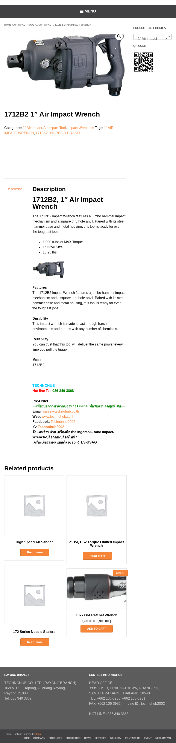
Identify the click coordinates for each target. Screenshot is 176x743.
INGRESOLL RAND (64, 133)
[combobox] (152, 37)
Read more (35, 552)
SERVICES (100, 738)
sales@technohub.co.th (61, 411)
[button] (119, 36)
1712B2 (42, 133)
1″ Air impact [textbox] (151, 38)
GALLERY (115, 738)
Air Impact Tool (23, 24)
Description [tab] (14, 189)
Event (148, 738)
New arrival (163, 738)
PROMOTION (73, 738)
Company (39, 738)
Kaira (38, 734)
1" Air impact (44, 24)
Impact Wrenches (81, 128)
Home (7, 24)
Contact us (132, 738)
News (87, 738)
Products (55, 738)
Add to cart (96, 628)
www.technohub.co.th (58, 416)
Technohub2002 (63, 422)
